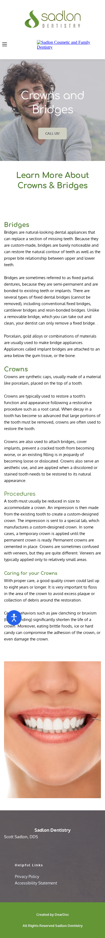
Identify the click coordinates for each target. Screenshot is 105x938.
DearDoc (62, 914)
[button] (4, 44)
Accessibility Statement (36, 883)
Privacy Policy (27, 876)
